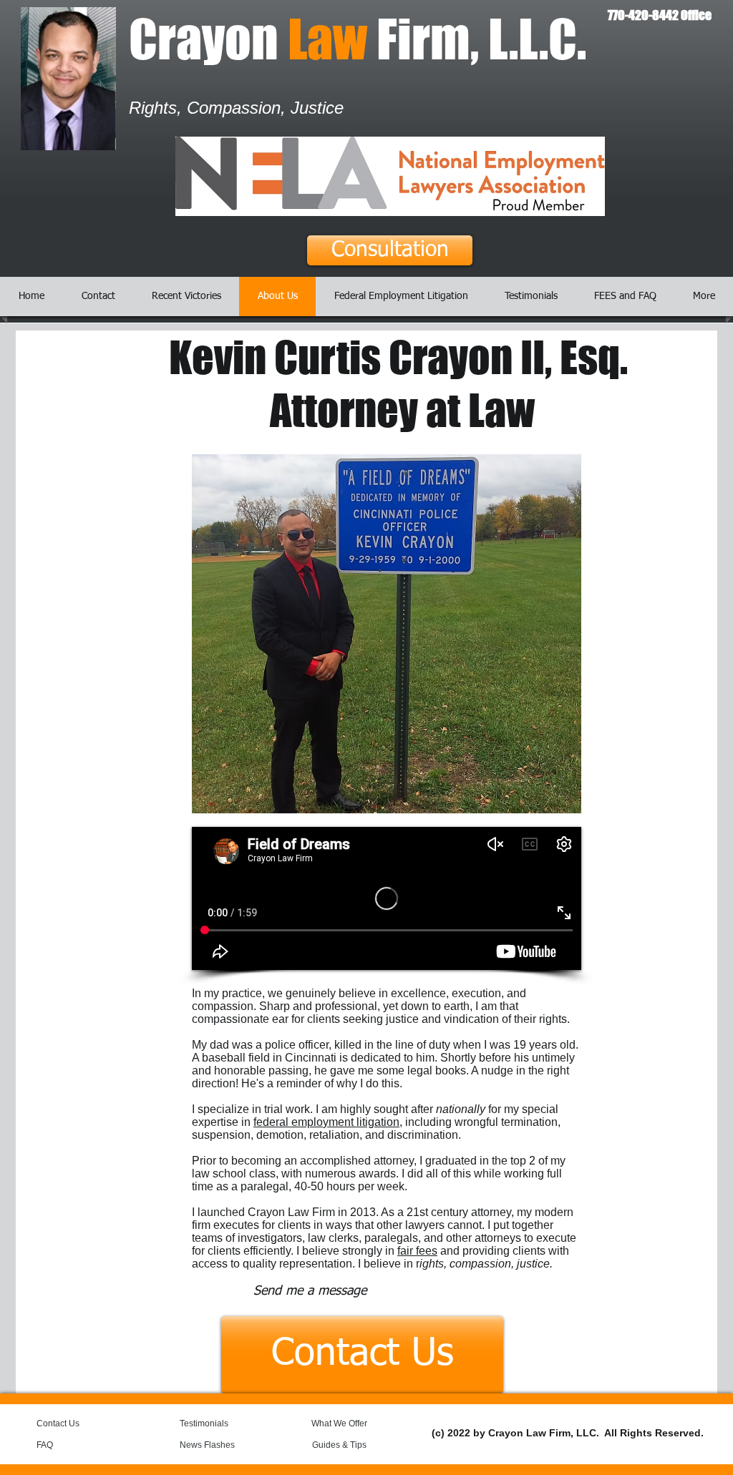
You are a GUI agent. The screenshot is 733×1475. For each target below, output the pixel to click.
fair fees (417, 1251)
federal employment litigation (326, 1122)
